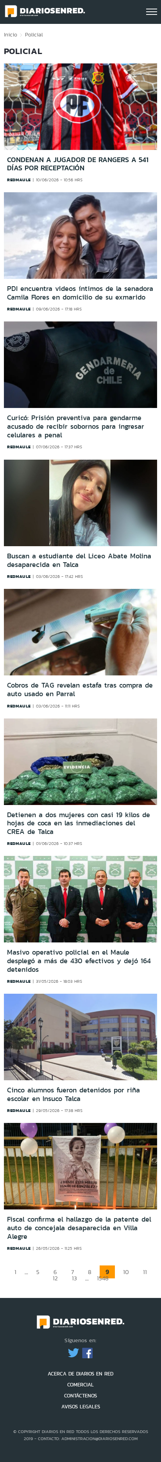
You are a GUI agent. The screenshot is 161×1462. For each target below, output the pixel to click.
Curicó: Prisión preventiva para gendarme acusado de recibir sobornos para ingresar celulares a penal (75, 426)
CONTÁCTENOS (80, 1395)
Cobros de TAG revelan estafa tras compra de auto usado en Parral (80, 689)
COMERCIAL (80, 1384)
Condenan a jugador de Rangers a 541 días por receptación (77, 164)
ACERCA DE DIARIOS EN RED (80, 1373)
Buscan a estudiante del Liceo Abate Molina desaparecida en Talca (79, 560)
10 (126, 1272)
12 (55, 1278)
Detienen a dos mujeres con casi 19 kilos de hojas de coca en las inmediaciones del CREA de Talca (78, 823)
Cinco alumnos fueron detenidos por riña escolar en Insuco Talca (73, 1094)
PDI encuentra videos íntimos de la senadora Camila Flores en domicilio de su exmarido (80, 293)
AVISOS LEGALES (80, 1406)
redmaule (19, 180)
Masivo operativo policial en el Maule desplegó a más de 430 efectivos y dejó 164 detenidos (79, 960)
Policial (34, 34)
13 (74, 1278)
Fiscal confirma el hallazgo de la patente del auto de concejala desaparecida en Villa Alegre (79, 1227)
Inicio (10, 34)
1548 (103, 1278)
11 (145, 1272)
